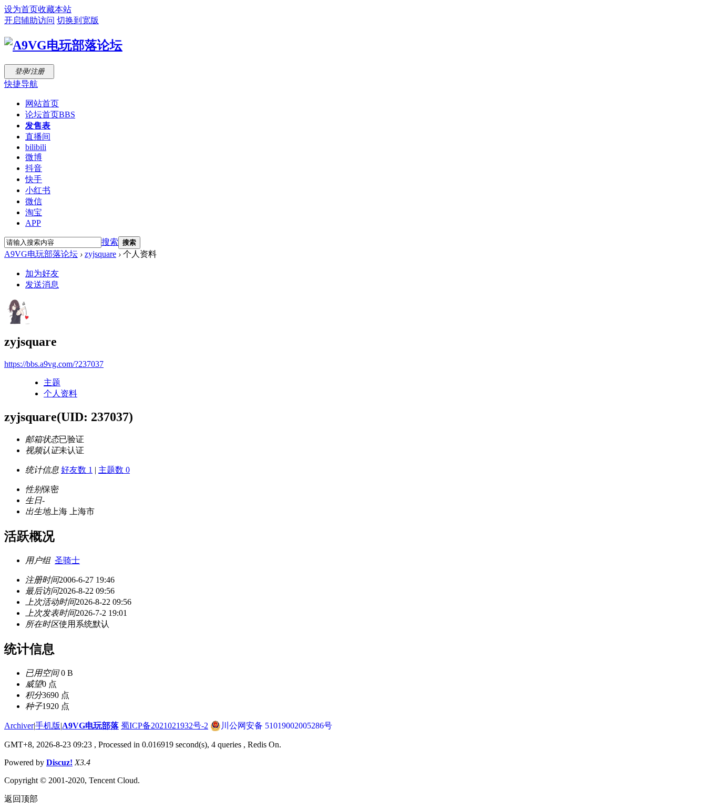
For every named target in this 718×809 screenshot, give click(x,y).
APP (33, 222)
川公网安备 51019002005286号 (276, 725)
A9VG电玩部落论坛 (41, 253)
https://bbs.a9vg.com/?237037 (54, 363)
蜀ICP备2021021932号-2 (164, 725)
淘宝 (33, 212)
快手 (33, 179)
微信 (33, 201)
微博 (33, 157)
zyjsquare (100, 253)
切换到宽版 (78, 20)
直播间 (37, 136)
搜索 (109, 241)
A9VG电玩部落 (90, 725)
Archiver (19, 725)
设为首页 (21, 9)
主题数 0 (114, 469)
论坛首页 (50, 114)
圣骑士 (67, 560)
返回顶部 (21, 798)
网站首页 (42, 103)
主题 (52, 382)
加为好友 (42, 273)
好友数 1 (77, 469)
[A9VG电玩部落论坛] (63, 45)
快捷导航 (21, 83)
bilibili (35, 147)
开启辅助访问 (29, 20)
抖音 (33, 168)
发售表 (37, 125)
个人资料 (60, 393)
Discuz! (59, 762)
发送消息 (42, 284)
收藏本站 (54, 9)
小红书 (37, 190)
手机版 (47, 725)
